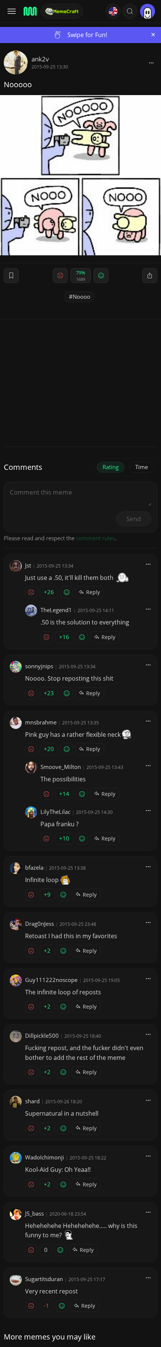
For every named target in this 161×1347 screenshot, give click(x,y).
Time (141, 467)
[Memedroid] (29, 11)
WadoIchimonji (45, 1157)
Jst (28, 565)
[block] (151, 63)
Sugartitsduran (44, 1279)
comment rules (95, 538)
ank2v (40, 59)
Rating (111, 467)
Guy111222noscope (51, 979)
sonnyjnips (39, 666)
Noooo (81, 296)
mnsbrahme (41, 722)
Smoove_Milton (60, 766)
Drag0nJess (39, 923)
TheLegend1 (56, 610)
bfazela (34, 867)
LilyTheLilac (55, 811)
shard (32, 1101)
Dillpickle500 (42, 1035)
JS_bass (34, 1213)
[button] (129, 11)
